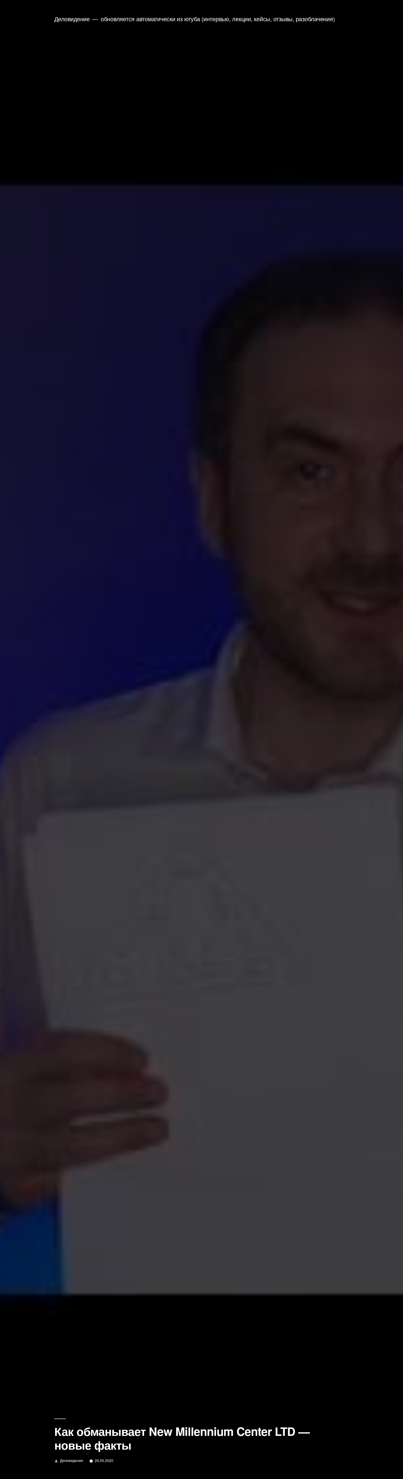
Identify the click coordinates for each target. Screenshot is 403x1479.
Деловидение (72, 19)
